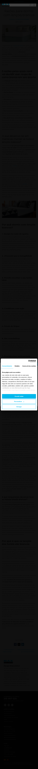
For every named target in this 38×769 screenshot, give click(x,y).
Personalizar (18, 401)
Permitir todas (19, 396)
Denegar (19, 406)
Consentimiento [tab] (7, 366)
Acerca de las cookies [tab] (29, 366)
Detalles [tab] (17, 366)
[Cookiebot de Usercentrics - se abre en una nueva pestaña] (28, 361)
